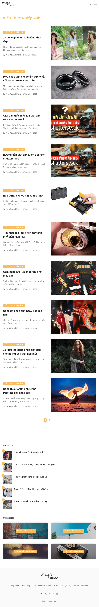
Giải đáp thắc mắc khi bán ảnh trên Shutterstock (21, 117)
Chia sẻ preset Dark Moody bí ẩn (29, 452)
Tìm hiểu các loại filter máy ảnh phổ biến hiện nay (22, 234)
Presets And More (13, 55)
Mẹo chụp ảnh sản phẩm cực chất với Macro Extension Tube (24, 78)
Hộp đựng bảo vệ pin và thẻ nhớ (23, 195)
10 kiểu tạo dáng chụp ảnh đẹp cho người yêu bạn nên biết (22, 351)
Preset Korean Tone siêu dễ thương (30, 477)
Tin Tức (55, 586)
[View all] (25, 531)
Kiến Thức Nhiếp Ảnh (14, 32)
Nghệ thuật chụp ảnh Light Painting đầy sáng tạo (19, 391)
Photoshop (26, 586)
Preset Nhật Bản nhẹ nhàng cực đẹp (30, 501)
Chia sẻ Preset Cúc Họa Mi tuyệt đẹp (31, 489)
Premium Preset (44, 586)
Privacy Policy (65, 586)
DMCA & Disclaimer (80, 586)
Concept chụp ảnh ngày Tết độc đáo (22, 312)
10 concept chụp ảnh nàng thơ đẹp (21, 39)
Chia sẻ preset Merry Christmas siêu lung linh (35, 465)
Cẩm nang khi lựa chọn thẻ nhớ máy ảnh (22, 273)
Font (34, 586)
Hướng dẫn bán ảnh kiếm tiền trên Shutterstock (24, 156)
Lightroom (15, 586)
